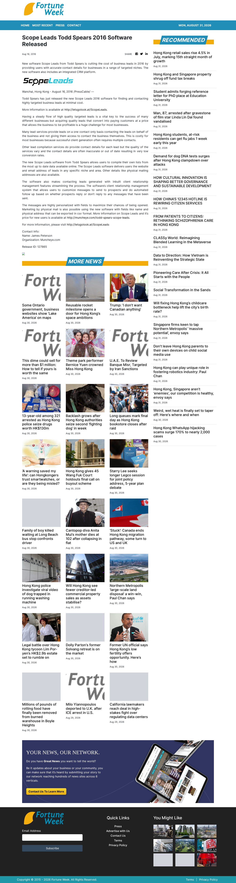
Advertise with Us (118, 831)
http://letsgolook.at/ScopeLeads (85, 109)
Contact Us (118, 835)
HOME (25, 25)
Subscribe (52, 848)
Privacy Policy (118, 845)
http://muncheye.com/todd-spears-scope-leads (98, 217)
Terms (118, 840)
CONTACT (74, 25)
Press (118, 826)
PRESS (60, 25)
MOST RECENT (42, 25)
